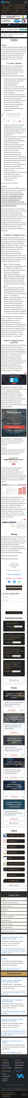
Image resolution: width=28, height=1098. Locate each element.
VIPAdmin (7, 2)
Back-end (7, 951)
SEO (4, 5)
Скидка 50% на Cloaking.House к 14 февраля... (12, 1041)
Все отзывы (5, 1065)
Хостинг (18, 968)
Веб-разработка (6, 10)
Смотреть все (14, 680)
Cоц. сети (4, 12)
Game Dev (9, 949)
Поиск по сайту (6, 1067)
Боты (24, 12)
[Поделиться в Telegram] (14, 582)
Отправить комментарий (14, 612)
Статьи (4, 913)
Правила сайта (19, 1065)
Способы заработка (8, 917)
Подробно (12, 710)
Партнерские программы (9, 902)
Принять (24, 1094)
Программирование (20, 7)
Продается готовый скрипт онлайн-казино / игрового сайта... (12, 938)
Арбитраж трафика (20, 5)
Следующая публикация (14, 589)
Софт (24, 10)
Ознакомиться (6, 1096)
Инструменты (6, 7)
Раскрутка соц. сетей (8, 931)
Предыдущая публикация (14, 586)
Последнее (5, 1062)
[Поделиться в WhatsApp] (19, 582)
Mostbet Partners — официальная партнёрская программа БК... (12, 981)
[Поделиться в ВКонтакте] (9, 582)
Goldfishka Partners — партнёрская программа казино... (12, 1000)
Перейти (13, 629)
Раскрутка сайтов (7, 924)
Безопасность (6, 920)
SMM (10, 5)
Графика (17, 10)
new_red (14, 563)
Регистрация (6, 1076)
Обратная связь (19, 1062)
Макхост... (5, 959)
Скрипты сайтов (15, 12)
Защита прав (18, 1067)
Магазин (4, 909)
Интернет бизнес (7, 927)
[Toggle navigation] (26, 2)
